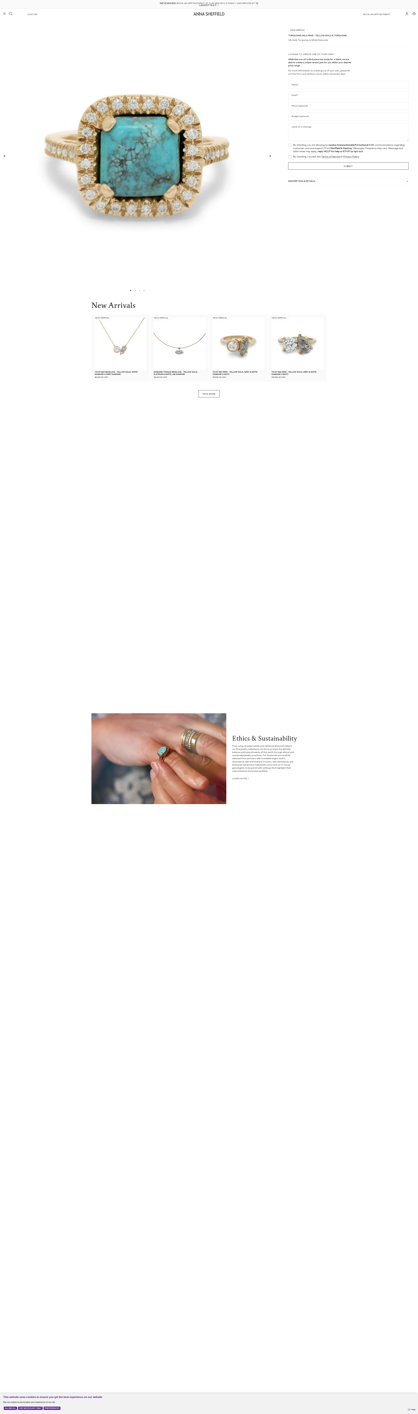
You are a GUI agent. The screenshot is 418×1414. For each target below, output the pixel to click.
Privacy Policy (351, 157)
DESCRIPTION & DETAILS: (301, 181)
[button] (3, 156)
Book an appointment (376, 15)
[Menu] (4, 13)
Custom (32, 15)
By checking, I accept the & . (326, 157)
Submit (348, 166)
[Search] (10, 13)
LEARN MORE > (240, 779)
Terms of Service (331, 157)
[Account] (406, 13)
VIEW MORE (209, 394)
